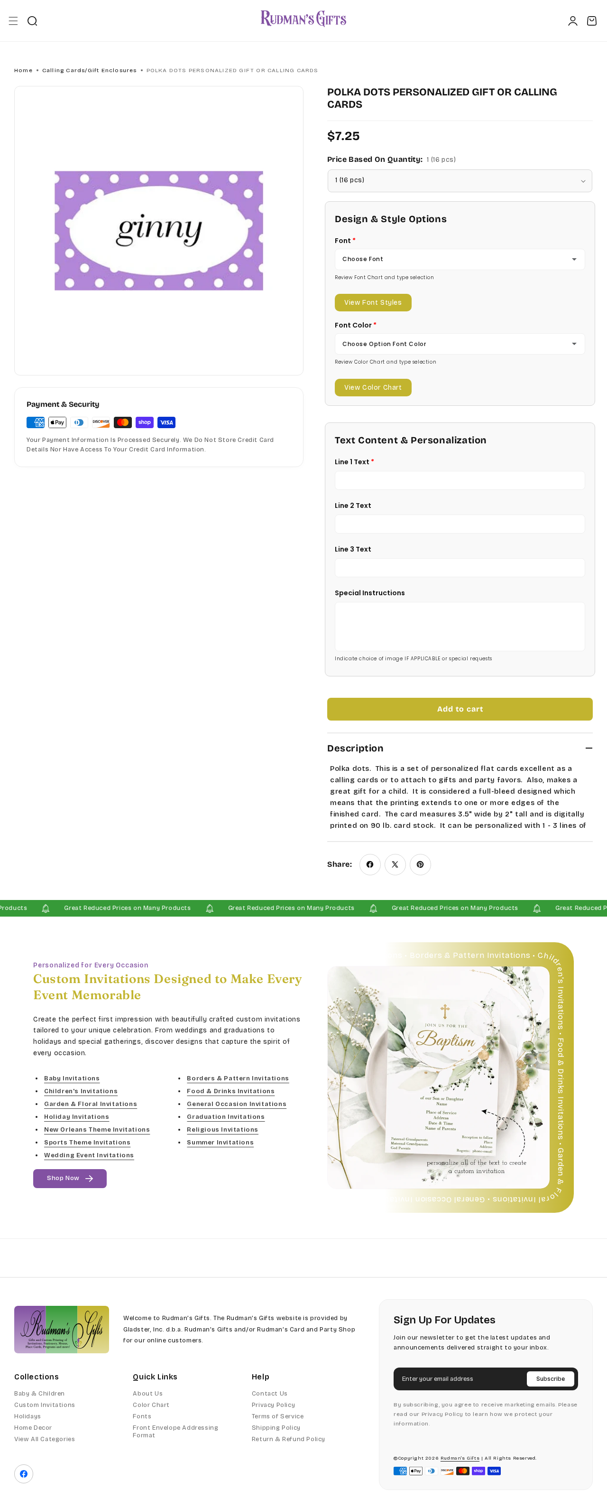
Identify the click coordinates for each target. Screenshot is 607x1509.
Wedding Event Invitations (89, 1156)
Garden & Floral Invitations (90, 1104)
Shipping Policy (276, 1428)
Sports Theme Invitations (87, 1143)
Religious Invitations (222, 1130)
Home (23, 70)
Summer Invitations (220, 1143)
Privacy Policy (273, 1405)
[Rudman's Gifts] (61, 1329)
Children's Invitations (81, 1091)
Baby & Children (39, 1393)
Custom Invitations (44, 1405)
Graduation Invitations (226, 1117)
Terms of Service (278, 1416)
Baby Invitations (72, 1078)
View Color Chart (373, 388)
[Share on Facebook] (370, 864)
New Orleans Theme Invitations (97, 1130)
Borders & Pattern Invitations (238, 1078)
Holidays (27, 1416)
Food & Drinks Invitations (231, 1091)
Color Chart (151, 1405)
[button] (13, 20)
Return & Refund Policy (288, 1439)
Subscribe (550, 1379)
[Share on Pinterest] (420, 864)
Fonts (142, 1416)
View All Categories (44, 1439)
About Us (148, 1393)
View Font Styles (373, 303)
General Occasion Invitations (236, 1104)
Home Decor (33, 1428)
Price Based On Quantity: (391, 159)
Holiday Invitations (76, 1117)
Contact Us (270, 1393)
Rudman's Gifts (460, 1458)
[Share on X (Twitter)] (395, 864)
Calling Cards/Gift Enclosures (89, 70)
